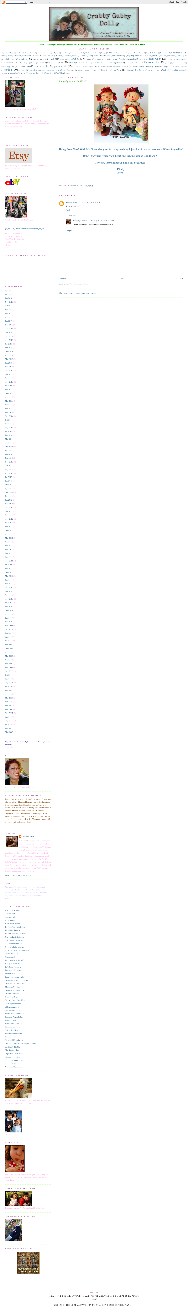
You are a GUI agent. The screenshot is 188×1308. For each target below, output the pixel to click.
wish (30, 73)
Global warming (99, 59)
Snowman (175, 66)
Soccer (184, 66)
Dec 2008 (9, 667)
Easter (115, 55)
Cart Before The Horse (14, 940)
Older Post (179, 278)
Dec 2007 (9, 709)
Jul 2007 (8, 724)
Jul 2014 (8, 431)
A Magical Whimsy (13, 910)
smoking (150, 66)
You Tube (59, 73)
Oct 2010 (8, 591)
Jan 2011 (8, 583)
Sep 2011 (9, 557)
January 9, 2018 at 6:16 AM (89, 202)
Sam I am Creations (12, 1026)
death (75, 55)
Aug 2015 (9, 382)
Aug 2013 (9, 473)
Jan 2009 (8, 663)
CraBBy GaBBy (80, 220)
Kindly (121, 169)
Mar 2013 (9, 492)
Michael (72, 63)
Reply (68, 210)
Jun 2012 (8, 526)
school (124, 66)
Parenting (96, 63)
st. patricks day (33, 70)
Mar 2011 (9, 576)
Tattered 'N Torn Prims (14, 1040)
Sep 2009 (9, 637)
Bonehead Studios (12, 930)
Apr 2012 (9, 534)
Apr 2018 (9, 290)
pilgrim (167, 63)
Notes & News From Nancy (15, 1000)
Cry (54, 56)
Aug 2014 (9, 427)
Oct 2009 (8, 633)
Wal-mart (4, 73)
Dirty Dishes (94, 55)
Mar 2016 (9, 359)
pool (2, 66)
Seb (130, 66)
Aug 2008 (9, 682)
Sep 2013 (9, 469)
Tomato (129, 70)
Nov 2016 (9, 328)
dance (60, 55)
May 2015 (9, 393)
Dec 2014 (9, 412)
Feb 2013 (9, 496)
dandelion (68, 56)
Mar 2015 (9, 401)
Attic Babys (10, 920)
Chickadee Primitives (13, 943)
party (110, 63)
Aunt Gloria (65, 53)
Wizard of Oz (48, 73)
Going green (111, 59)
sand (103, 66)
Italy (16, 63)
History (170, 59)
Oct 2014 (8, 420)
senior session (139, 66)
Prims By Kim (10, 1020)
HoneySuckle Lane (12, 963)
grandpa (132, 59)
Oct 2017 (8, 305)
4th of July (9, 53)
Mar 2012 (9, 538)
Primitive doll (39, 66)
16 (2, 53)
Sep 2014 (9, 423)
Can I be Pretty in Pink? (14, 937)
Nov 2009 (9, 629)
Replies (72, 215)
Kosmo (41, 62)
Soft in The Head (12, 1030)
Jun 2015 (8, 389)
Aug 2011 (9, 560)
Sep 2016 (9, 336)
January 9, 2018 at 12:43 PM (102, 220)
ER (150, 56)
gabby (75, 59)
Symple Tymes (11, 1036)
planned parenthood (178, 63)
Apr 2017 (9, 317)
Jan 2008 (8, 705)
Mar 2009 (9, 656)
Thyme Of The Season (14, 1053)
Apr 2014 (9, 442)
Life (49, 62)
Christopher (176, 52)
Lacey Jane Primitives (13, 970)
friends (61, 59)
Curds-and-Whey (12, 953)
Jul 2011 (8, 564)
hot (2, 63)
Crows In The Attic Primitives (17, 950)
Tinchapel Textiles (12, 1056)
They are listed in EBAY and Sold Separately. (121, 162)
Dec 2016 (9, 324)
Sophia (8, 69)
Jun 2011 (8, 568)
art (57, 53)
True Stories (139, 70)
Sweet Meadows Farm (13, 1033)
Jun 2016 (8, 347)
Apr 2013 (9, 488)
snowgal (165, 66)
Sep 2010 (9, 595)
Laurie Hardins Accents (14, 977)
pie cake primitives (12, 1010)
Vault (164, 70)
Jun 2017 (8, 313)
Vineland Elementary (176, 70)
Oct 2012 (8, 511)
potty (8, 66)
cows (43, 56)
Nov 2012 (9, 507)
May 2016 (9, 351)
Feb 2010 (9, 618)
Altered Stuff (10, 916)
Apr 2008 (9, 694)
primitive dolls (60, 66)
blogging (128, 53)
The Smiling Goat (12, 1050)
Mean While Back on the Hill (16, 980)
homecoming (179, 59)
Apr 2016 (9, 355)
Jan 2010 (8, 621)
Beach (97, 53)
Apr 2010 (9, 614)
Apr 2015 (9, 397)
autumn (74, 53)
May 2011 (9, 572)
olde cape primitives (13, 1007)
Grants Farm (143, 59)
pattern (127, 63)
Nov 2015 (9, 370)
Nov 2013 (9, 461)
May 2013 (9, 484)
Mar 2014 (9, 446)
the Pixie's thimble (12, 1046)
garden (88, 59)
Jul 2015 (8, 385)
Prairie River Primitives (14, 1013)
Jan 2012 (8, 545)
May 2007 (9, 732)
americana (41, 52)
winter (23, 73)
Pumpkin (76, 66)
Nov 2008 (9, 671)
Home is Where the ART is (15, 960)
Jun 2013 (8, 480)
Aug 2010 (9, 598)
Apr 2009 (9, 652)
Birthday (118, 52)
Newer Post (63, 278)
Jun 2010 (8, 606)
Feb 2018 (9, 294)
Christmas (164, 52)
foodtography (38, 58)
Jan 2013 (8, 500)
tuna (158, 70)
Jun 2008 (8, 690)
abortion (19, 53)
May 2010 (9, 610)
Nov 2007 (9, 713)
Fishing (12, 59)
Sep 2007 (9, 716)
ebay (123, 55)
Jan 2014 (8, 454)
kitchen (33, 63)
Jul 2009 (8, 640)
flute (18, 59)
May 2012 (9, 530)
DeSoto (84, 55)
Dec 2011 (9, 549)
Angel (50, 52)
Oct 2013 (8, 465)
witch (36, 72)
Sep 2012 (9, 515)
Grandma (122, 59)
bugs (147, 53)
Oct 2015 (8, 374)
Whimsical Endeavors (13, 1066)
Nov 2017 (9, 302)
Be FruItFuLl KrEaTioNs (15, 927)
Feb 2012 (9, 541)
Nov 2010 (9, 587)
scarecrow (116, 66)
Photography (151, 62)
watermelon (14, 73)
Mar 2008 (9, 697)
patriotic (118, 62)
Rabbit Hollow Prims (13, 1023)
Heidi (120, 172)
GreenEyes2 (10, 956)
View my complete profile (18, 875)
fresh (52, 58)
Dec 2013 (9, 458)
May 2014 (9, 439)
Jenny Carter (71, 202)
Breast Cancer (138, 53)
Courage (36, 56)
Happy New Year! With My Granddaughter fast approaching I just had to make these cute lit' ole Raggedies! (121, 149)
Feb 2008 (9, 701)
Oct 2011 (8, 553)
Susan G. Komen (82, 70)
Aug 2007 (9, 720)
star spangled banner (48, 70)
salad (97, 66)
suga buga (61, 70)
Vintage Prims (10, 1063)
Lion (55, 63)
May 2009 (9, 648)
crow (49, 56)
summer (71, 70)
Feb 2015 (9, 404)
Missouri (81, 63)
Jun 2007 (8, 728)
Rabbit (91, 66)
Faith (155, 55)
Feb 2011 (9, 579)
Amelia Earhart (30, 53)
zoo (67, 73)
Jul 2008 (8, 686)
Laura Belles (10, 973)
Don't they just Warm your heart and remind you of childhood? (121, 156)
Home (121, 278)
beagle (103, 53)
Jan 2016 (8, 362)
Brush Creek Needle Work (15, 933)
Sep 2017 (9, 309)
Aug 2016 (9, 340)
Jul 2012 (8, 522)
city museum (26, 55)
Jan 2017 (8, 321)
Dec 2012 (9, 503)
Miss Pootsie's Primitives (15, 983)
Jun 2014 (8, 435)
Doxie (109, 56)
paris (104, 63)
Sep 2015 (9, 378)
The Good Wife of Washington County (20, 1043)
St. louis (22, 70)
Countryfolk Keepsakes (14, 946)
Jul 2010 (8, 602)
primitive (24, 66)
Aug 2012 (9, 519)
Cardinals (155, 53)
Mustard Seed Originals (14, 990)
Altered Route (10, 913)
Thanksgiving (105, 70)
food (25, 58)
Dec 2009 (9, 625)
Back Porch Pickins (13, 923)
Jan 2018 (8, 298)
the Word (117, 69)
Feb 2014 (9, 450)
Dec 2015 (9, 366)
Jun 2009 (8, 644)
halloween (155, 59)
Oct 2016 (8, 332)
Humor (8, 62)
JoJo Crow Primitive (13, 967)
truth (149, 69)
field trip (163, 56)
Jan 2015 (8, 408)
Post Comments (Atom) (79, 283)
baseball (81, 53)
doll (102, 55)
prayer (15, 66)
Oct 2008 (8, 675)
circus (18, 56)
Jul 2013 (8, 477)
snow (158, 66)
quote (84, 66)
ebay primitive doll (138, 55)
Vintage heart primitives (14, 1060)
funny (68, 59)
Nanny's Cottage (11, 996)
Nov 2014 (9, 416)
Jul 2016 (8, 343)
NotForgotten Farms (13, 1003)
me (61, 62)
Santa (109, 66)
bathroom (89, 53)
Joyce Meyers (24, 63)
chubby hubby (7, 55)
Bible (110, 53)
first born (171, 55)
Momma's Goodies (12, 986)
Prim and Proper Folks (14, 1016)
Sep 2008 (9, 678)
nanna (89, 63)
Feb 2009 (9, 659)
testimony (94, 70)
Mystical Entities (12, 993)
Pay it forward (136, 63)
